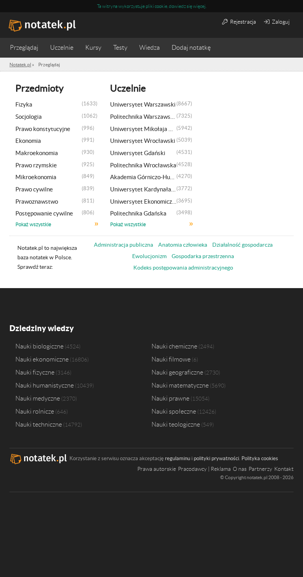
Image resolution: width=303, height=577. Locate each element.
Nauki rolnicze (34, 411)
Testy (120, 47)
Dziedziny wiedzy (41, 328)
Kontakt (284, 469)
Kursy (93, 47)
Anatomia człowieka (182, 245)
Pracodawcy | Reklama (204, 469)
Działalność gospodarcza (242, 245)
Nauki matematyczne (180, 385)
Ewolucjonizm (149, 256)
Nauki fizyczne (34, 372)
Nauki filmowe (171, 359)
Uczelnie (61, 47)
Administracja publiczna (123, 245)
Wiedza (149, 47)
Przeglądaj (24, 47)
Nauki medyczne (37, 398)
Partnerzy (260, 469)
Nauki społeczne (174, 411)
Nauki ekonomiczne (42, 359)
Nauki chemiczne (174, 346)
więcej (199, 6)
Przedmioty (39, 88)
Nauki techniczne (38, 424)
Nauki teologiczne (176, 424)
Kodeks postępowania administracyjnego (183, 267)
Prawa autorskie (156, 469)
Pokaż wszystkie (33, 224)
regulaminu (177, 458)
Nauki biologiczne (39, 346)
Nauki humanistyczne (44, 385)
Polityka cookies (259, 458)
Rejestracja (242, 22)
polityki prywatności (216, 458)
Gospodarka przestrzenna (203, 256)
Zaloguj (280, 22)
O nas (240, 469)
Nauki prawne (170, 398)
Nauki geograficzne (177, 372)
